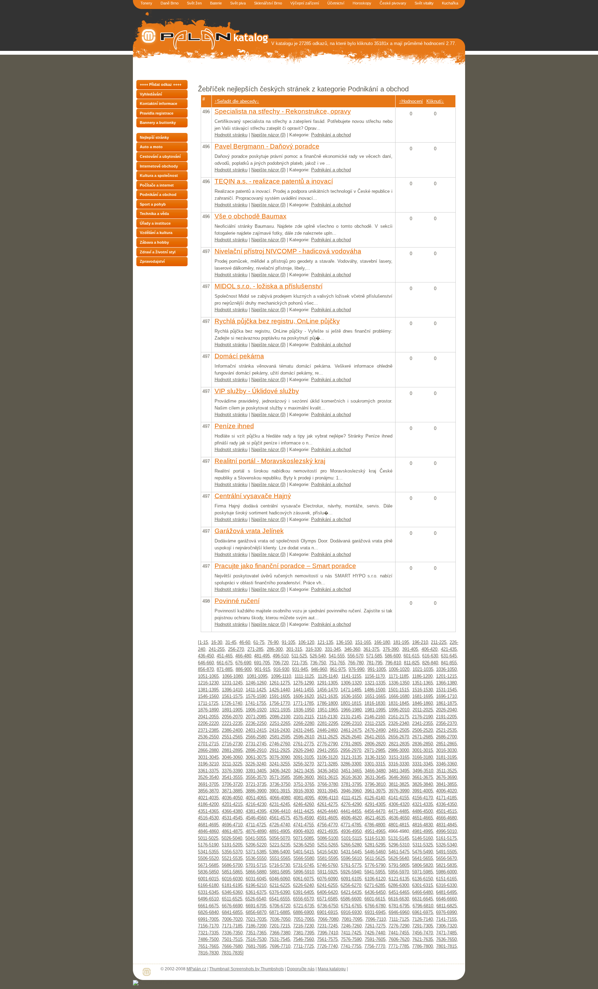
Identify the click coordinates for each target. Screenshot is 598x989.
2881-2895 (232, 750)
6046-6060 (279, 878)
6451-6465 (399, 892)
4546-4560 (256, 817)
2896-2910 (256, 750)
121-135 (325, 642)
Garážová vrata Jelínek (249, 530)
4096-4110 (328, 797)
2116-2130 (327, 716)
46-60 (244, 642)
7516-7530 (256, 939)
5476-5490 (422, 851)
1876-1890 (208, 709)
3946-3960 (351, 790)
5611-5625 (375, 858)
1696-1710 (446, 696)
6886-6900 (303, 912)
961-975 (338, 669)
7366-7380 (280, 932)
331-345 (333, 649)
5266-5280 (351, 844)
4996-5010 (446, 831)
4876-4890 (256, 831)
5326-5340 (446, 844)
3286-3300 (351, 763)
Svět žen (194, 3)
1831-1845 (398, 703)
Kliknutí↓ (435, 101)
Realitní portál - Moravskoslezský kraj (270, 461)
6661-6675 (208, 905)
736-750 (318, 662)
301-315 (294, 649)
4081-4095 (303, 797)
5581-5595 (327, 858)
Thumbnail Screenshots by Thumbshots (246, 968)
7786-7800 (422, 946)
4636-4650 (399, 817)
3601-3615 (327, 777)
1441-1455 (303, 689)
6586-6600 (351, 898)
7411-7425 (351, 932)
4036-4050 (232, 797)
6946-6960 (399, 912)
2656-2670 (398, 736)
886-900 (244, 669)
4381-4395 (256, 811)
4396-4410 (280, 811)
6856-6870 (256, 912)
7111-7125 (399, 919)
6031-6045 (256, 878)
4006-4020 (446, 790)
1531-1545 (446, 689)
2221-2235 (232, 723)
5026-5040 (231, 838)
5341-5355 (208, 851)
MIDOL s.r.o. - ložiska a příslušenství (269, 286)
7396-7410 (327, 932)
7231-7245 (327, 925)
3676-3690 (446, 777)
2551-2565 (232, 736)
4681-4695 (208, 824)
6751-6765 (351, 905)
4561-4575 (279, 817)
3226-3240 (255, 763)
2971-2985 (374, 750)
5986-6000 (446, 871)
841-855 (449, 662)
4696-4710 (232, 824)
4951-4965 (375, 831)
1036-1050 (446, 669)
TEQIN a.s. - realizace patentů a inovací (274, 181)
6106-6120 (375, 878)
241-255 (217, 649)
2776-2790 (327, 743)
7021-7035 (256, 919)
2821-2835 (399, 743)
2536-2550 (208, 736)
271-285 (255, 649)
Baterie (216, 3)
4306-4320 (399, 804)
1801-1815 (351, 703)
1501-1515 (398, 689)
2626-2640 (351, 736)
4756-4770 (327, 824)
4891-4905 (279, 831)
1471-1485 (351, 689)
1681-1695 (422, 696)
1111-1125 (304, 676)
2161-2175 (398, 716)
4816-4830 (422, 824)
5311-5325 (423, 844)
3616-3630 (351, 777)
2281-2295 (327, 723)
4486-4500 (422, 811)
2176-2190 (422, 716)
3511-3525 (446, 770)
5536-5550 (256, 858)
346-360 (352, 649)
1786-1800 (327, 703)
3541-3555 (232, 777)
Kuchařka (450, 3)
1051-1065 (208, 676)
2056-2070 (232, 716)
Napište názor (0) (268, 134)
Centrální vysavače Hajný (253, 496)
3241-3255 (279, 763)
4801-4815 (398, 824)
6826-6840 (208, 912)
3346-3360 (446, 763)
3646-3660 (399, 777)
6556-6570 (303, 898)
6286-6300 (398, 885)
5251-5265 (327, 844)
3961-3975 (375, 790)
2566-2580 (256, 736)
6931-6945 (375, 912)
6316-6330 (446, 885)
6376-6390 (279, 892)
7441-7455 (398, 932)
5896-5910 (303, 871)
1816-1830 (374, 703)
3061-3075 (256, 757)
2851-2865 (446, 743)
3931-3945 (327, 790)
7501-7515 (232, 939)
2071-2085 (256, 716)
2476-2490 (375, 730)
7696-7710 (280, 946)
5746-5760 (327, 865)
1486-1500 (374, 689)
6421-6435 (351, 892)
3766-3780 (327, 784)
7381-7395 (303, 932)
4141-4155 (398, 797)
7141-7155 (446, 919)
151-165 (363, 642)
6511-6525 (232, 898)
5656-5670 (446, 858)
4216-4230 (256, 804)
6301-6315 (422, 885)
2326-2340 (398, 723)
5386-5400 (279, 851)
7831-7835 (231, 952)
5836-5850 (208, 871)
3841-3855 (446, 784)
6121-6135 (399, 878)
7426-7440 (374, 932)
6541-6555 (279, 898)
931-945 (300, 669)
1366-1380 (446, 682)
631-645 (449, 655)
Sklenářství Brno (268, 3)
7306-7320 (446, 925)
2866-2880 (208, 750)
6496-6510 (208, 898)
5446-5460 (375, 851)
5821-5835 (446, 865)
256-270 (236, 649)
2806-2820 (375, 743)
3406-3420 (280, 770)
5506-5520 (208, 858)
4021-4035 (208, 797)
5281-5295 (375, 844)
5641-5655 (422, 858)
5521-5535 (232, 858)
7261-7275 (375, 925)
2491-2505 (399, 730)
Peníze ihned (234, 426)
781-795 (374, 662)
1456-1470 (327, 689)
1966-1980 (351, 709)
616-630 (430, 655)
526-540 (318, 655)
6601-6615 (374, 898)
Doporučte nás (301, 968)
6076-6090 (327, 878)
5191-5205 (232, 844)
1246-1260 (256, 682)
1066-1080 (232, 676)
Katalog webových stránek (168, 31)
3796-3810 (375, 784)
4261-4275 (327, 804)
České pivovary (393, 3)
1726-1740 (231, 703)
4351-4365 (208, 811)
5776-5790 (375, 865)
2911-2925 (280, 750)
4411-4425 (303, 811)
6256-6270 (351, 885)
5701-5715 (256, 865)
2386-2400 (232, 730)
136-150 (344, 642)
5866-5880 (256, 871)
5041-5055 (255, 838)
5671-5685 (208, 865)
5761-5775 (351, 865)
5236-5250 (303, 844)
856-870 (206, 669)
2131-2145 (351, 716)
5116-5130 (375, 838)
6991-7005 (208, 919)
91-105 (288, 642)
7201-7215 (279, 925)
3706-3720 (232, 784)
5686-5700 (232, 865)
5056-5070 (279, 838)
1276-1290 (303, 682)
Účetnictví (335, 3)
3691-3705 (208, 784)
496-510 (281, 655)
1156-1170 (375, 676)
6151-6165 (446, 878)
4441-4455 (351, 811)
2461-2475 (351, 730)
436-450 (206, 655)
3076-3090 (279, 757)
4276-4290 (351, 804)
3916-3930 (303, 790)
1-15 (203, 642)
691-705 (262, 662)
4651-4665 (422, 817)
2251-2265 (280, 723)
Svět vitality (424, 3)
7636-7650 (446, 939)
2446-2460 (327, 730)
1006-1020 (399, 669)
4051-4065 (256, 797)
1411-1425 (256, 689)
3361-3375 (208, 770)
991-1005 (377, 669)
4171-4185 (446, 797)
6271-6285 (374, 885)
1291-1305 (327, 682)
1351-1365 (422, 682)
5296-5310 (399, 844)
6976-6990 (446, 912)
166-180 (382, 642)
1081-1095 (257, 676)
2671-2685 (422, 736)
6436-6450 (375, 892)
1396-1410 (232, 689)
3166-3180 (422, 757)
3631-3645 (375, 777)
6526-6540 (255, 898)
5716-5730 (279, 865)
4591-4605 (327, 817)
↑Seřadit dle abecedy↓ (237, 101)
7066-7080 (328, 919)
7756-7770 (374, 946)
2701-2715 (208, 743)
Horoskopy (362, 3)
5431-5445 (351, 851)
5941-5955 (374, 871)
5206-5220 (256, 844)
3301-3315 (374, 763)
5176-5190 (208, 844)
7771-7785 (398, 946)
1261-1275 (279, 682)
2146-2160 (374, 716)
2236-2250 (256, 723)
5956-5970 (398, 871)
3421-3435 (303, 770)
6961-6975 (422, 912)
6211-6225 (280, 885)
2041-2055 (208, 716)
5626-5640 (398, 858)
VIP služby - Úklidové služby (257, 391)
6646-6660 (446, 898)
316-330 (313, 649)
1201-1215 (446, 676)
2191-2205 (446, 716)
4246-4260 (303, 804)
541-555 (337, 655)
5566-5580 (303, 858)
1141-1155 (351, 676)
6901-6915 (327, 912)
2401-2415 (256, 730)
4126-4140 (374, 797)
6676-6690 (232, 905)
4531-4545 (232, 817)
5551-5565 (280, 858)
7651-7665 (208, 946)
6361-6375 (256, 892)
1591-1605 (279, 696)
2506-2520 (422, 730)
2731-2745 (256, 743)
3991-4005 (422, 790)
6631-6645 (422, 898)
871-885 (225, 669)
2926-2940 (303, 750)
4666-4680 (446, 817)
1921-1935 (280, 709)
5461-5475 (399, 851)
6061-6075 (303, 878)
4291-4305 (375, 804)
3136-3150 (375, 757)
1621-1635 (327, 696)
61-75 (258, 642)
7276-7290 (399, 925)
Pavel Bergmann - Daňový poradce (267, 146)
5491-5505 (446, 851)
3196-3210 (208, 763)
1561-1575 (232, 696)
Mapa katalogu (332, 968)
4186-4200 (208, 804)
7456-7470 (422, 932)
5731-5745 (303, 865)
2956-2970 (351, 750)
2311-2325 (375, 723)
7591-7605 (375, 939)
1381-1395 (208, 689)
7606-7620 (399, 939)
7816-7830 (208, 952)
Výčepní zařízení (304, 3)
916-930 (281, 669)
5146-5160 (422, 838)
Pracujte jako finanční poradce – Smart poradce (285, 565)
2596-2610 (303, 736)
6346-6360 (232, 892)
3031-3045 (208, 757)
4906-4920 (303, 831)
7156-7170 (208, 925)
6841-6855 (232, 912)
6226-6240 (303, 885)
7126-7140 (422, 919)
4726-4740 (279, 824)
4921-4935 (327, 831)
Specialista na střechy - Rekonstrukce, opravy (283, 111)
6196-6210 (256, 885)
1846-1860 (422, 703)
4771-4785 (351, 824)
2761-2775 (303, 743)
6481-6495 (446, 892)
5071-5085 (303, 838)
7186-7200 (256, 925)
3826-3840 (422, 784)
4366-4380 (232, 811)
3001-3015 (422, 750)
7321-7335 (208, 932)
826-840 (430, 662)
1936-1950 (303, 709)
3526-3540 (208, 777)
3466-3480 (375, 770)
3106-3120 (327, 757)
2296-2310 (351, 723)
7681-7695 (256, 946)
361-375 (371, 649)
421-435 (449, 649)
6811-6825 (446, 905)
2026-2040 (446, 709)
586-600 (393, 655)
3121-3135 (351, 757)
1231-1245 (232, 682)
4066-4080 (280, 797)
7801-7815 (446, 946)
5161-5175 (446, 838)
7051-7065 (303, 919)
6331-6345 (208, 892)
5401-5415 (303, 851)
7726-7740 (327, 946)
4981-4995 (422, 831)
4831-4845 (446, 824)
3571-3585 (279, 777)
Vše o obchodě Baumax (251, 216)
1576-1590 (256, 696)
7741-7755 (351, 946)
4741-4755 (303, 824)
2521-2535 (446, 730)
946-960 (319, 669)
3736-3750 (280, 784)
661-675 (225, 662)
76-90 (273, 642)
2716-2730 (232, 743)
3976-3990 (399, 790)
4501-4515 (446, 811)
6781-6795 (399, 905)
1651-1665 (375, 696)
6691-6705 (256, 905)
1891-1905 (232, 709)
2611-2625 (327, 736)
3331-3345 (422, 763)
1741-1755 (255, 703)
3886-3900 (256, 790)
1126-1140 (328, 676)
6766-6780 (375, 905)
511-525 (299, 655)
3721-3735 (256, 784)
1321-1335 (375, 682)
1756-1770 (279, 703)
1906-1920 (256, 709)
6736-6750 (327, 905)
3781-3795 (351, 784)
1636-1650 (351, 696)
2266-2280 (303, 723)
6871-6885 (279, 912)
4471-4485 (398, 811)
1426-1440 (279, 689)
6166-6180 (208, 885)
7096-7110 (375, 919)
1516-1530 (422, 689)
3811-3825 (399, 784)
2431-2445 (303, 730)
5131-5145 (398, 838)
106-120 (306, 642)
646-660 (206, 662)
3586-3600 (303, 777)
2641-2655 (374, 736)
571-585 (374, 655)
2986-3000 (398, 750)
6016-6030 (232, 878)
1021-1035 (423, 669)
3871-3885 (232, 790)
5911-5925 (327, 871)
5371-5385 (256, 851)
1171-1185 (399, 676)
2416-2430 (279, 730)
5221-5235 (280, 844)
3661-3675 (422, 777)
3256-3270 (303, 763)
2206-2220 (208, 723)
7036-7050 (280, 919)
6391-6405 (303, 892)
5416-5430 (327, 851)
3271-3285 (327, 763)
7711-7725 (303, 946)
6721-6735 (303, 905)
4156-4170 (422, 797)
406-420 (429, 649)
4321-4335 (422, 804)
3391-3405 (256, 770)
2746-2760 (279, 743)
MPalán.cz (196, 968)
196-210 (420, 642)
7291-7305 (422, 925)
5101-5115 (351, 838)
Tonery (146, 3)
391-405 (410, 649)
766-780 (356, 662)
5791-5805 (399, 865)
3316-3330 (398, 763)
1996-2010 (399, 709)
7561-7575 (327, 939)
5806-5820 (422, 865)
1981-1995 (375, 709)
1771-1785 (303, 703)
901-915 (262, 669)
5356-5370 (232, 851)
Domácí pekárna (239, 356)
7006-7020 (232, 919)
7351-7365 (256, 932)
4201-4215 (232, 804)
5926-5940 (351, 871)
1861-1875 (446, 703)
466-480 (243, 655)
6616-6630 (398, 898)
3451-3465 (351, 770)
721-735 (299, 662)
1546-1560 (208, 696)
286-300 (275, 649)
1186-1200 (422, 676)
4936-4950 (351, 831)
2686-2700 (446, 736)
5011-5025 (208, 838)
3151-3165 (399, 757)
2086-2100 (280, 716)
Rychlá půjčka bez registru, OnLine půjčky (277, 321)
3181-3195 (446, 757)
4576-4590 (303, 817)
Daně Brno (170, 3)
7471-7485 (446, 932)
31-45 (230, 642)
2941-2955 (327, 750)
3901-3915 (279, 790)
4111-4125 (351, 797)
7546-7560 (303, 939)
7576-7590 (351, 939)
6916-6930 (351, 912)
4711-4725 (256, 824)
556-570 (355, 655)
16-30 (216, 642)
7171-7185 (232, 925)
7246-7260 (351, 925)
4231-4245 (279, 804)
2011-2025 (423, 709)
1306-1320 (351, 682)
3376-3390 (232, 770)
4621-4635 (375, 817)
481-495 (262, 655)
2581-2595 (280, 736)
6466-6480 (422, 892)
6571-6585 (327, 898)
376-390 (391, 649)
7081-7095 (352, 919)
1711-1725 (208, 703)
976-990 (356, 669)
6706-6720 (280, 905)
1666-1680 (399, 696)
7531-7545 (279, 939)
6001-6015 (208, 878)
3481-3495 (399, 770)
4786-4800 (374, 824)
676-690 (243, 662)
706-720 (281, 662)
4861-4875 (232, 831)
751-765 (337, 662)
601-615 (411, 655)
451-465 (225, 655)
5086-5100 (327, 838)
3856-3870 (208, 790)
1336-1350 (399, 682)
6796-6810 (423, 905)
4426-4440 (327, 811)
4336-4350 (446, 804)
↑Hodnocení (411, 101)
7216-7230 (303, 925)
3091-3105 (303, 757)
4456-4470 (374, 811)
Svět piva (238, 3)
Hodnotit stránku (231, 134)
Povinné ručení (237, 600)
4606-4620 (351, 817)
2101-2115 (303, 716)
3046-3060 (232, 757)
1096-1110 (281, 676)
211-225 (438, 642)
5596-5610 (351, 858)
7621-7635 (422, 939)
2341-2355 (422, 723)
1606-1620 (303, 696)
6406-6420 (327, 892)
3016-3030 (446, 750)
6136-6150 (422, 878)
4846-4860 (208, 831)
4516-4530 (208, 817)
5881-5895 (280, 871)
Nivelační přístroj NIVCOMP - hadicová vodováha (288, 251)
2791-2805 (351, 743)
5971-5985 (422, 871)
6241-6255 (327, 885)
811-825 (411, 662)
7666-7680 (232, 946)
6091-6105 (351, 878)
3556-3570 (256, 777)
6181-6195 (232, 885)
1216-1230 (208, 682)
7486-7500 (208, 939)
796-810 (393, 662)
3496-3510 (423, 770)
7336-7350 (232, 932)
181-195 (401, 642)
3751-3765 (303, 784)
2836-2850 (422, 743)
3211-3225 (232, 763)
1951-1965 (327, 709)
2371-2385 (208, 730)
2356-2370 (446, 723)
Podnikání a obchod (331, 134)
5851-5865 (232, 871)
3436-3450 (327, 770)
